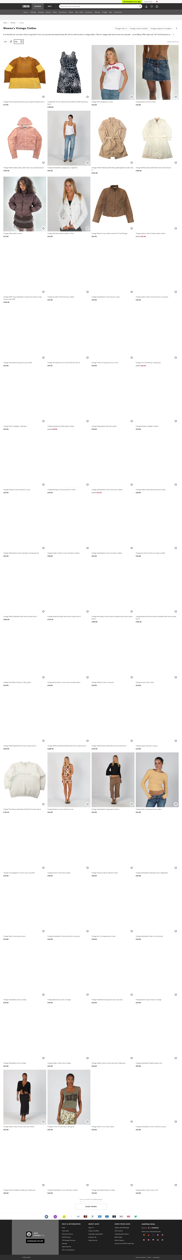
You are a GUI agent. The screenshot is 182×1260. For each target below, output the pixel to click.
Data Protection (66, 1247)
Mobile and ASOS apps (122, 1228)
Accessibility (156, 1257)
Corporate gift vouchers (122, 1234)
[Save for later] (43, 96)
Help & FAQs (148, 2)
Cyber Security (92, 1240)
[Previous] (112, 28)
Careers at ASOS (93, 1231)
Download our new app (132, 2)
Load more (91, 1206)
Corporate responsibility (95, 1234)
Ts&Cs (149, 1257)
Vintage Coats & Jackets (139, 28)
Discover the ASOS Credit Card (124, 1243)
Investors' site (92, 1237)
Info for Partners (119, 1240)
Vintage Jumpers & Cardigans (162, 28)
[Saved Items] (151, 6)
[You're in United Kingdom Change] (156, 1)
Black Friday (118, 1237)
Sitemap (64, 1243)
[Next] (176, 28)
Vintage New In (121, 28)
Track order (65, 1231)
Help (63, 1228)
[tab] (25, 12)
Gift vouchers (119, 1231)
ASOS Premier (66, 1237)
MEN (50, 6)
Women (13, 23)
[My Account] (146, 6)
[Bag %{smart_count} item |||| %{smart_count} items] (157, 6)
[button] (144, 1235)
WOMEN (37, 6)
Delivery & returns (67, 1234)
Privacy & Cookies (141, 1257)
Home (5, 23)
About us (91, 1228)
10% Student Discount (68, 1240)
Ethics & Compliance (68, 1250)
